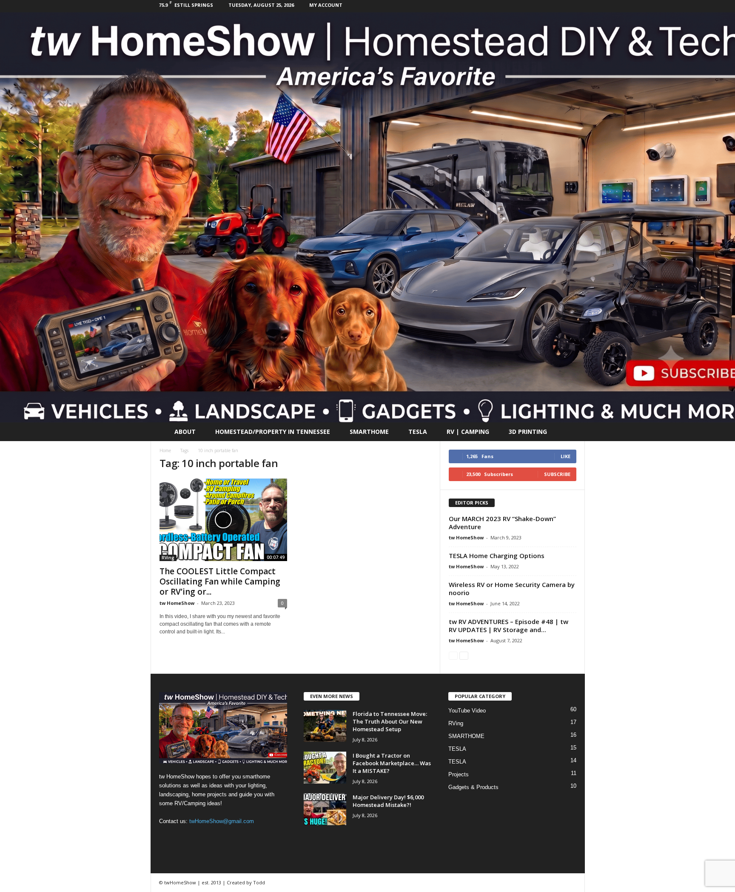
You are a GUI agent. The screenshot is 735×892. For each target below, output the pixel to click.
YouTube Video (467, 710)
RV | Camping (468, 431)
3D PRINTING (528, 431)
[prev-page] (453, 655)
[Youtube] (578, 6)
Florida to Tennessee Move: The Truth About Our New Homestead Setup (390, 721)
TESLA (417, 431)
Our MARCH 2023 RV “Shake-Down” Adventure (502, 522)
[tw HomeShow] (367, 217)
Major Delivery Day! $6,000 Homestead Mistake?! (388, 801)
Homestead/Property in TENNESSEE (272, 431)
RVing (168, 558)
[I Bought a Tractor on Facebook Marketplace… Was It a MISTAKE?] (325, 768)
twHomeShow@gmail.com (221, 821)
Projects (458, 774)
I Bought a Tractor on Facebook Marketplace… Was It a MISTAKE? (392, 763)
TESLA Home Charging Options (496, 555)
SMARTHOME (369, 431)
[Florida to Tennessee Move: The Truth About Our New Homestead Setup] (325, 726)
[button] (572, 431)
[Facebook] (565, 6)
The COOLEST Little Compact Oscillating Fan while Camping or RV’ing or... (220, 581)
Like (565, 456)
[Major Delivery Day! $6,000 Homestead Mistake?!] (325, 809)
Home (165, 450)
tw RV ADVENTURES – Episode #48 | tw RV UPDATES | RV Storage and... (508, 625)
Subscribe (557, 474)
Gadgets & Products (473, 787)
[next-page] (463, 655)
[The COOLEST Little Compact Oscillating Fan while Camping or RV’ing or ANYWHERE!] (223, 520)
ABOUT (185, 431)
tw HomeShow (177, 603)
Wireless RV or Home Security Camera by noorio (512, 588)
